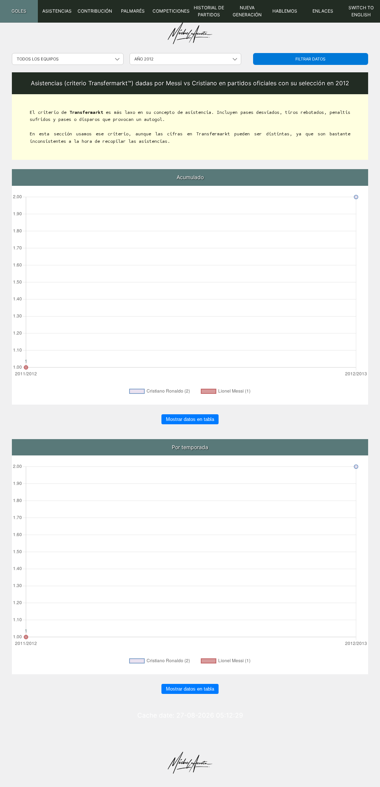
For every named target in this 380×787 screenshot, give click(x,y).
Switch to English (361, 11)
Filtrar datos (310, 59)
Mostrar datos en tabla (190, 419)
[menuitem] (19, 11)
